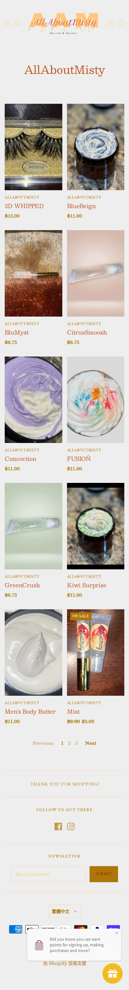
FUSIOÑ (79, 458)
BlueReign (81, 206)
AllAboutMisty (22, 197)
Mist (73, 711)
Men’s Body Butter (30, 711)
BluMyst (16, 332)
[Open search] (18, 23)
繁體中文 (61, 911)
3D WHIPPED (24, 206)
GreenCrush (22, 585)
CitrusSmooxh (87, 332)
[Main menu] (8, 23)
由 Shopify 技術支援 (64, 963)
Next (90, 743)
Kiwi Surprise (86, 585)
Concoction (20, 458)
